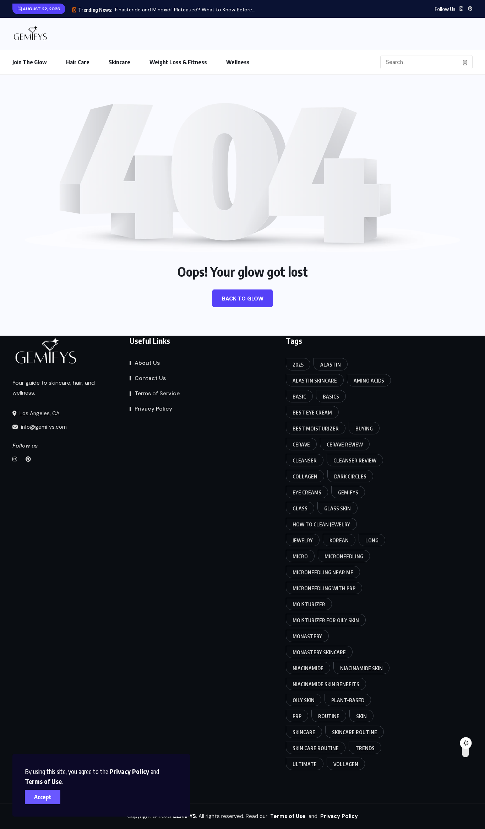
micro (300, 556)
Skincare (119, 62)
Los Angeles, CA (39, 413)
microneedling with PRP (324, 588)
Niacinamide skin (361, 668)
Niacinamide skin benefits (326, 684)
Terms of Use (43, 781)
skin (361, 716)
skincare (304, 732)
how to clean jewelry (321, 524)
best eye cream (312, 413)
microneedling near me (323, 572)
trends (365, 748)
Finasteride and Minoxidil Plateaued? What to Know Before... (185, 9)
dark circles (350, 476)
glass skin (337, 508)
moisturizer (309, 604)
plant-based (347, 700)
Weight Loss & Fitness (178, 62)
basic (299, 397)
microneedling (344, 556)
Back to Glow (242, 298)
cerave (301, 444)
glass (300, 508)
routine (328, 716)
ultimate (305, 764)
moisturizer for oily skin (326, 620)
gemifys (348, 492)
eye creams (307, 492)
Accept (42, 797)
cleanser (305, 460)
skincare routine (354, 732)
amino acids (369, 381)
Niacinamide (308, 668)
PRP (297, 716)
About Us (147, 363)
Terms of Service (157, 393)
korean (339, 540)
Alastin (330, 365)
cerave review (345, 444)
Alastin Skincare (315, 381)
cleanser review (354, 460)
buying (364, 429)
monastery (307, 636)
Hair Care (77, 62)
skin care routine (316, 748)
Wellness (238, 62)
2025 (298, 365)
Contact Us (150, 378)
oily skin (304, 700)
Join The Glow (29, 62)
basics (331, 397)
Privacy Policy (129, 771)
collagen (305, 476)
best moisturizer (316, 429)
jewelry (303, 540)
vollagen (345, 764)
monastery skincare (319, 652)
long (371, 540)
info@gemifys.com (43, 426)
